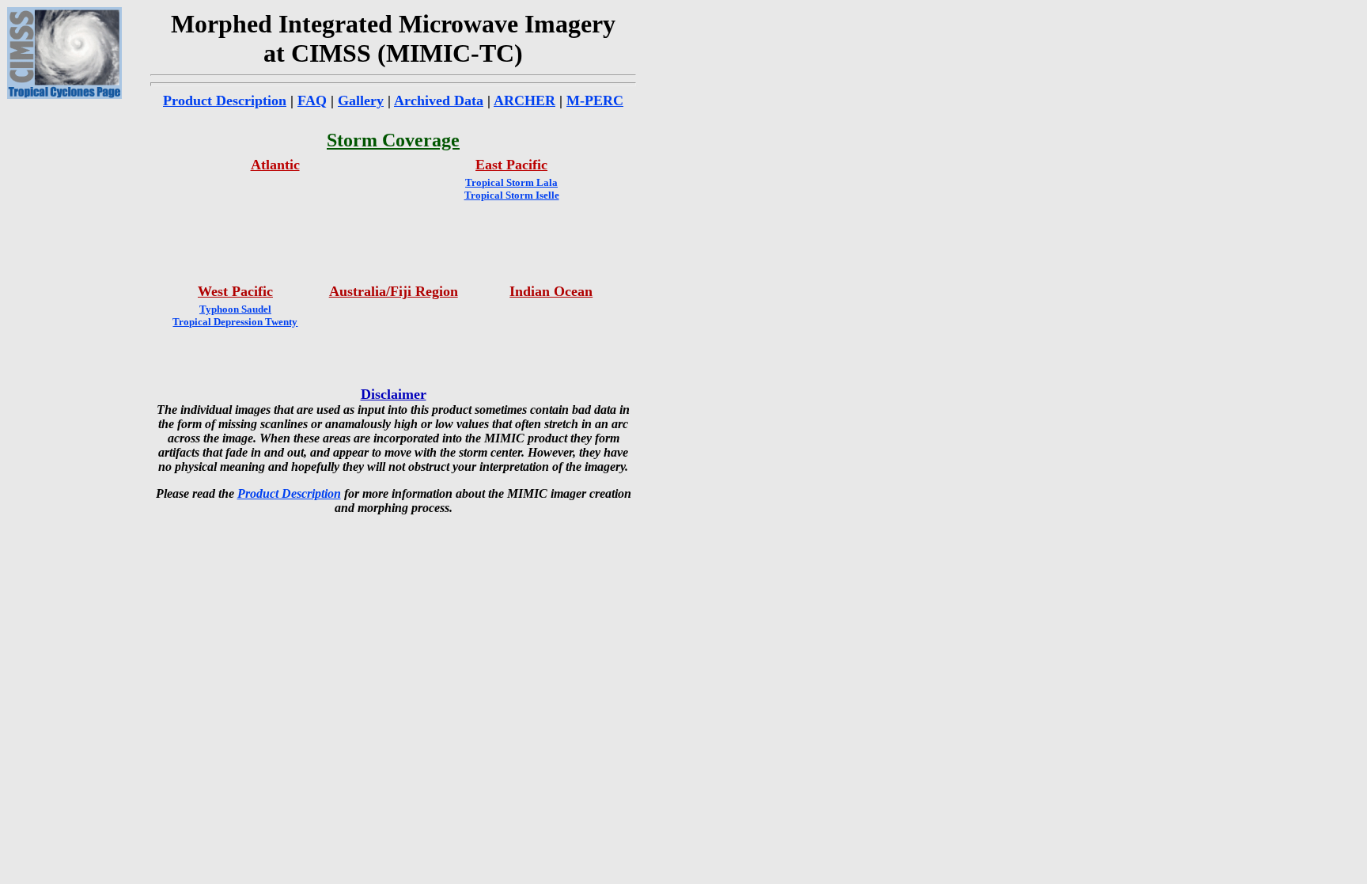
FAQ (312, 100)
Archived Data (438, 100)
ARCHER (524, 100)
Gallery (361, 100)
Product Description (224, 100)
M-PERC (594, 100)
